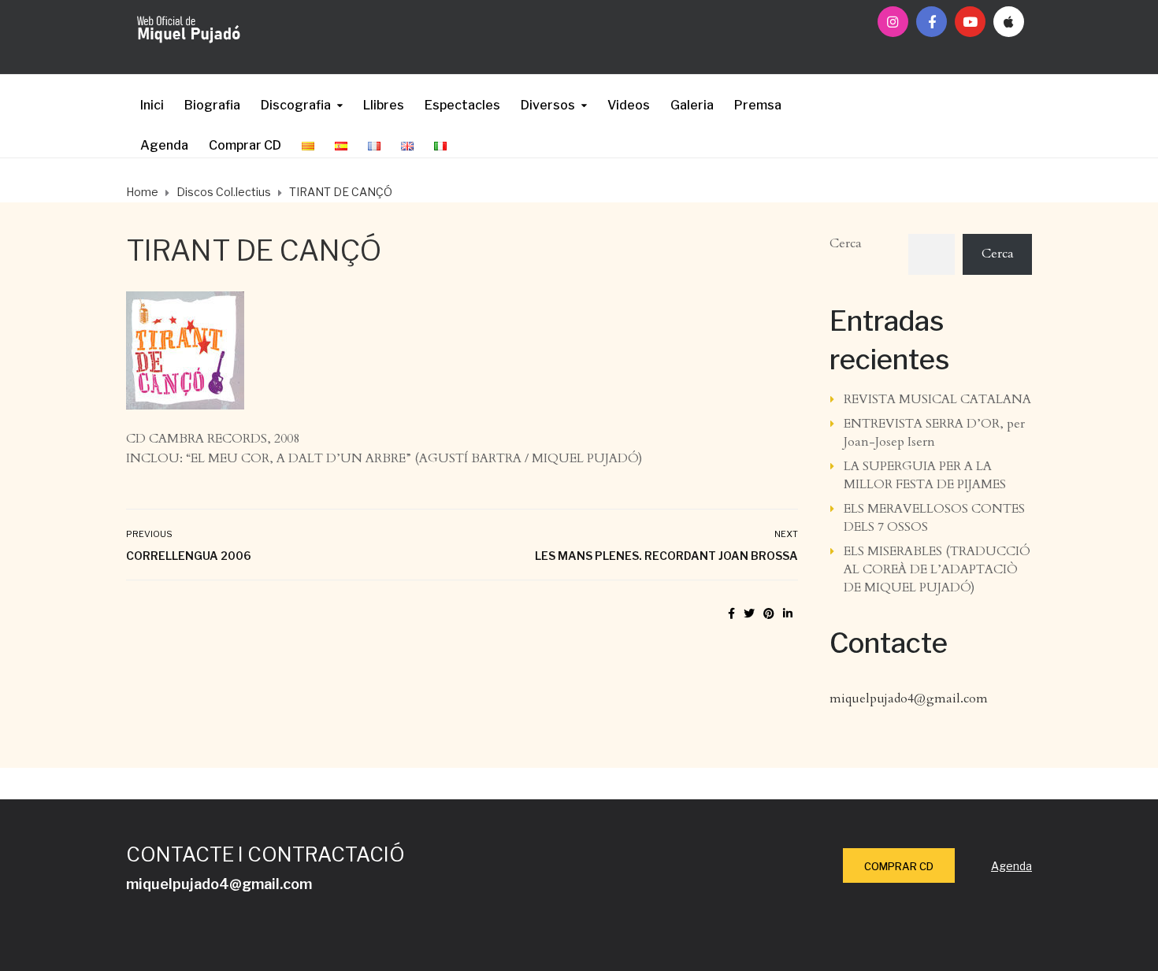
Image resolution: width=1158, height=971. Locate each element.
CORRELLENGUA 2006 (188, 555)
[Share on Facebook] (731, 613)
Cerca (846, 243)
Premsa (757, 105)
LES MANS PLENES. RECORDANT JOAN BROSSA (666, 555)
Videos (628, 105)
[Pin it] (768, 613)
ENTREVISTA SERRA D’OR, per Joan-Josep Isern (934, 432)
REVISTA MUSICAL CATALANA (937, 399)
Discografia (296, 105)
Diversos (548, 105)
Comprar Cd (898, 866)
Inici (152, 105)
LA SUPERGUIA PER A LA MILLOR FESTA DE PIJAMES (925, 475)
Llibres (383, 105)
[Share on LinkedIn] (787, 613)
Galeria (692, 105)
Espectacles (462, 105)
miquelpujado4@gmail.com (909, 698)
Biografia (212, 105)
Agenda (164, 145)
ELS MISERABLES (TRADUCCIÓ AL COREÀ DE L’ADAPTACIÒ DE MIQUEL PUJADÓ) (937, 569)
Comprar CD (245, 145)
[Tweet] (749, 613)
